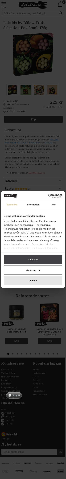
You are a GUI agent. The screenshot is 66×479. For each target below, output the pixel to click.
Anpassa (31, 270)
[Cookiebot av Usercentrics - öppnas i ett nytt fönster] (48, 196)
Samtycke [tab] (11, 204)
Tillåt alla (33, 259)
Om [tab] (54, 204)
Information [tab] (33, 204)
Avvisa (33, 280)
